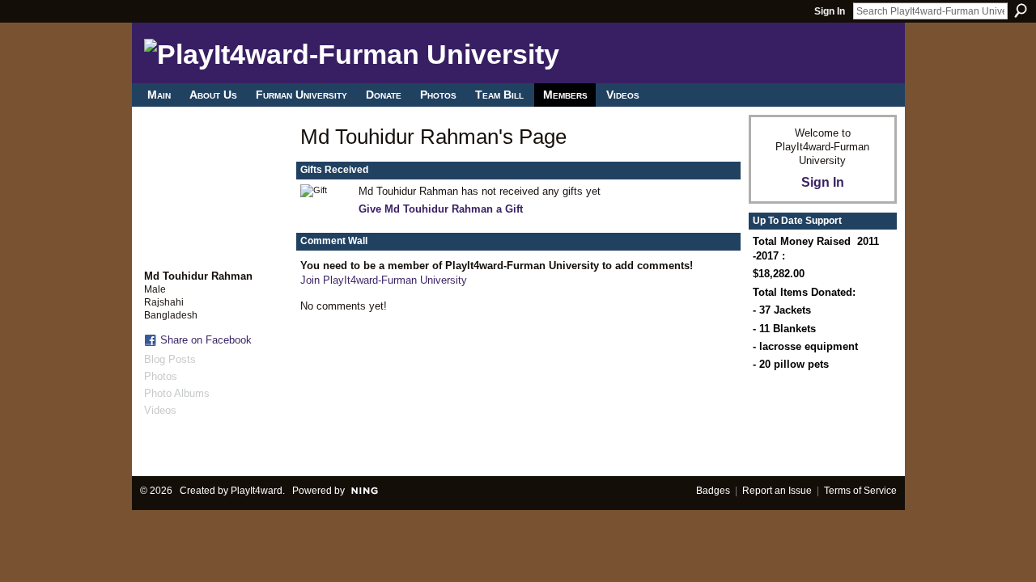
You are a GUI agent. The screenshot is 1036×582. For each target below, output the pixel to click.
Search (1020, 10)
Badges (713, 490)
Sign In (829, 11)
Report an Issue (777, 490)
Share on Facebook (206, 340)
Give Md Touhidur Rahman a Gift (441, 209)
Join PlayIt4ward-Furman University (383, 280)
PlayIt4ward (256, 490)
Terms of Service (860, 490)
